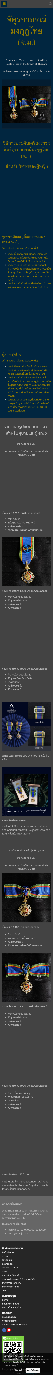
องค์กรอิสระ (7, 1263)
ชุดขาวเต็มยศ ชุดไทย (11, 1307)
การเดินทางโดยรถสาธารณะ (14, 1324)
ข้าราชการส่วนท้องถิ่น (11, 1282)
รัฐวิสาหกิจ (7, 1260)
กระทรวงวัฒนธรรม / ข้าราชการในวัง (18, 1279)
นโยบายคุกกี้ (13, 1365)
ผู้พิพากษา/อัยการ (10, 1267)
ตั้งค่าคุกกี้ (18, 1370)
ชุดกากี (5, 1300)
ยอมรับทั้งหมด (33, 1370)
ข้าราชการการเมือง (10, 1286)
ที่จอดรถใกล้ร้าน (9, 1320)
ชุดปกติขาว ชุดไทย (10, 1303)
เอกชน (5, 1271)
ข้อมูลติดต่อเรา (9, 1317)
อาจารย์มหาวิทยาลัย (11, 1275)
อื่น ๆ (4, 1290)
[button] (49, 3)
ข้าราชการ (6, 1256)
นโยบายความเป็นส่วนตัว (35, 1362)
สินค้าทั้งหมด (8, 1252)
